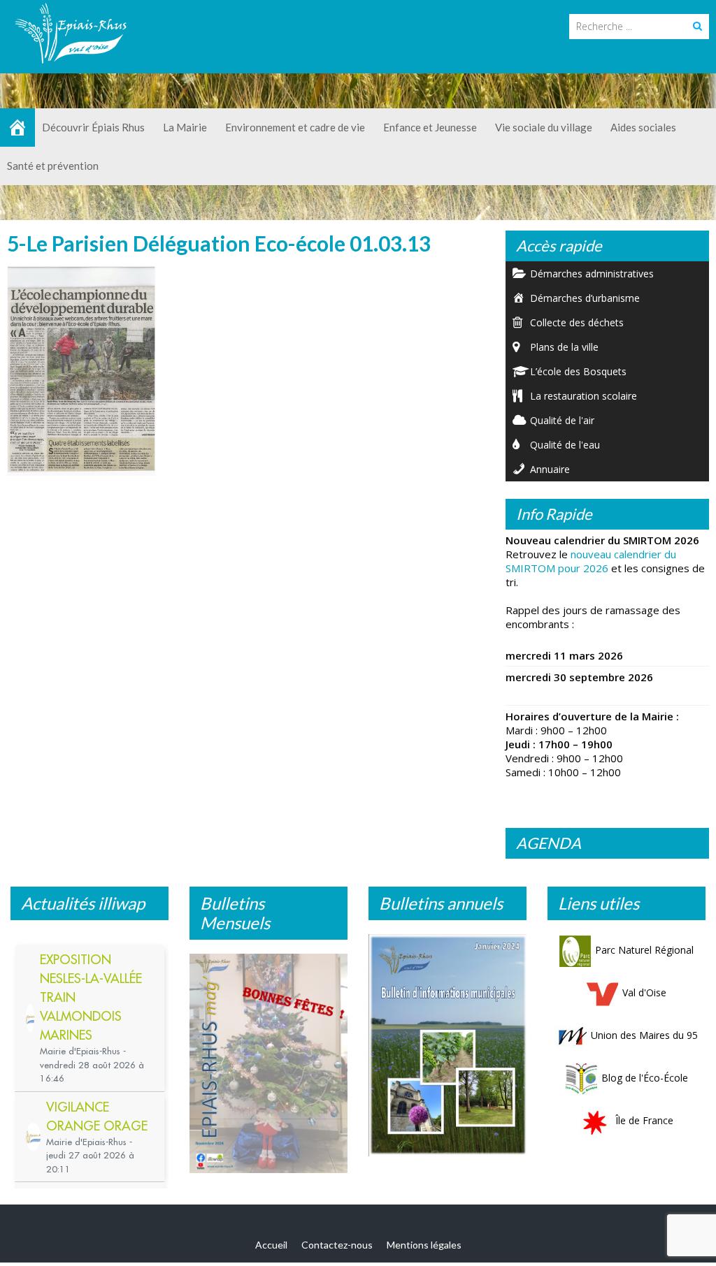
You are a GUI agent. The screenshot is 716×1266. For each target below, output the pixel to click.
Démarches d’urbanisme (585, 298)
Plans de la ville (564, 347)
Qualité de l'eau (565, 444)
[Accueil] (17, 127)
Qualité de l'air (562, 420)
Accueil (271, 1245)
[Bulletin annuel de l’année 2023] (447, 1045)
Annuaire (550, 469)
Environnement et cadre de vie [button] (295, 127)
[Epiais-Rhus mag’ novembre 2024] (268, 1063)
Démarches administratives (592, 273)
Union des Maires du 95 (644, 1035)
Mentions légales (424, 1245)
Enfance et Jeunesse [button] (430, 127)
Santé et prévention (53, 165)
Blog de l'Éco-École (644, 1077)
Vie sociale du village (543, 127)
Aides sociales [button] (643, 127)
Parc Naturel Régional (644, 949)
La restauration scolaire (583, 395)
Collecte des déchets (577, 322)
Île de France (644, 1120)
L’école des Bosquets (578, 371)
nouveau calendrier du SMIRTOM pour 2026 (591, 561)
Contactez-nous (337, 1245)
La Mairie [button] (185, 127)
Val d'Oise (644, 992)
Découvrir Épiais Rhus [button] (93, 127)
